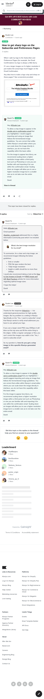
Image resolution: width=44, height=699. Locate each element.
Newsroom (6, 646)
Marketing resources (9, 594)
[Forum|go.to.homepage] (10, 4)
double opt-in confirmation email (19, 131)
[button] (2, 5)
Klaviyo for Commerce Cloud (30, 591)
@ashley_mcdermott (11, 235)
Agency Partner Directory (7, 624)
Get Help (25, 630)
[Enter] (4, 10)
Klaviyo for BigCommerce (31, 585)
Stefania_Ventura (14, 465)
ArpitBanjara (13, 451)
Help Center (6, 590)
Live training (6, 598)
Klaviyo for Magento (29, 596)
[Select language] (28, 4)
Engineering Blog (8, 655)
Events (24, 616)
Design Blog (6, 659)
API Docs (25, 625)
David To (10, 118)
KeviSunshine (13, 458)
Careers (5, 650)
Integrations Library (9, 629)
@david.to (26, 311)
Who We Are (6, 641)
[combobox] (22, 10)
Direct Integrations (28, 605)
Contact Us (6, 663)
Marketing (7, 29)
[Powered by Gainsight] (22, 527)
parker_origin (13, 472)
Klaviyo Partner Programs (7, 618)
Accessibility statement (30, 532)
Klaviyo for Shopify (29, 576)
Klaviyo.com (6, 576)
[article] (22, 258)
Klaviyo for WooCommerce (31, 601)
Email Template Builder (30, 621)
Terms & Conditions (13, 532)
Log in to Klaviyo (8, 581)
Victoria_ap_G (13, 479)
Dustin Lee (9, 35)
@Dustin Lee (15, 125)
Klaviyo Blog (6, 585)
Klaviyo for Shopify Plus (30, 581)
